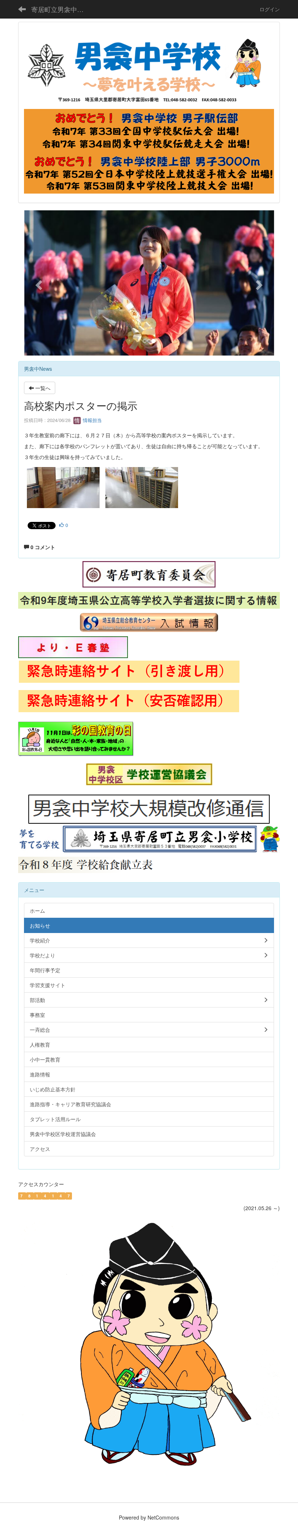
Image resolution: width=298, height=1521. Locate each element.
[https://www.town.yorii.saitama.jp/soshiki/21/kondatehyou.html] (86, 864)
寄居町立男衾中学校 (60, 9)
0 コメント (42, 547)
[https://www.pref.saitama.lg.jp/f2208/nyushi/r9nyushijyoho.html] (149, 599)
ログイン (269, 9)
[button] (37, 283)
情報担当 (91, 420)
